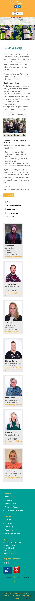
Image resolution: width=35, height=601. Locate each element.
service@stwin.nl (9, 553)
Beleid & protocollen (12, 533)
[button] (26, 598)
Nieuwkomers (12, 213)
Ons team (8, 523)
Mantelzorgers (12, 209)
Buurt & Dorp (10, 497)
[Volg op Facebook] (15, 6)
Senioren (10, 217)
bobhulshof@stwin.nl (13, 405)
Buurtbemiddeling (14, 205)
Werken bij (9, 527)
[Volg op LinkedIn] (19, 6)
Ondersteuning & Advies (14, 510)
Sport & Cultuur (10, 503)
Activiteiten (11, 202)
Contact (8, 195)
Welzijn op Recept (11, 507)
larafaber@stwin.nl (12, 332)
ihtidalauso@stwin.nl (13, 257)
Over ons (8, 520)
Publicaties (9, 530)
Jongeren (8, 500)
